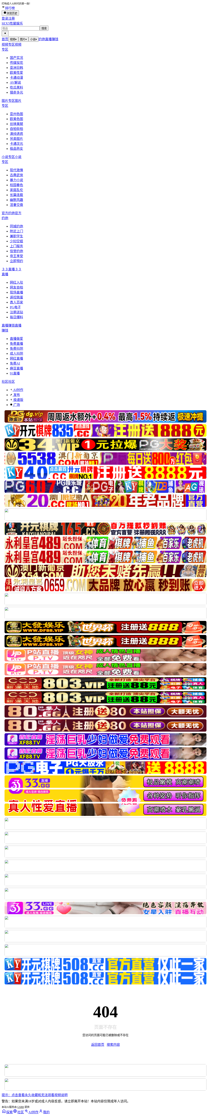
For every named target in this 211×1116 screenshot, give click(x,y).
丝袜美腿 (16, 124)
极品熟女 (16, 148)
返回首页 (97, 1044)
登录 (5, 18)
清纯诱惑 (16, 133)
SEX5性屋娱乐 (12, 23)
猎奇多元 (16, 92)
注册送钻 (16, 312)
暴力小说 (16, 180)
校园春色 (16, 185)
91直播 (15, 373)
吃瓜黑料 (16, 87)
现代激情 (16, 170)
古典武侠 (16, 175)
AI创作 (18, 390)
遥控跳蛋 (16, 297)
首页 (5, 39)
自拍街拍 (16, 129)
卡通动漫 (16, 77)
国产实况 (16, 57)
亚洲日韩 (16, 67)
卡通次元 (16, 143)
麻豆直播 (16, 368)
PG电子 (15, 307)
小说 (33, 39)
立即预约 (16, 261)
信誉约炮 (16, 251)
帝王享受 (16, 256)
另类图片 (16, 138)
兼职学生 (16, 236)
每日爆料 (16, 317)
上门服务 (16, 246)
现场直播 (16, 292)
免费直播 (16, 343)
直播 (48, 39)
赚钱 (55, 39)
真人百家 (16, 302)
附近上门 (16, 231)
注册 (11, 18)
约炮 (42, 39)
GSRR (20, 1107)
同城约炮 (16, 226)
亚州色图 (16, 114)
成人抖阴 (16, 353)
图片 (23, 39)
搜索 (44, 28)
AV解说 (15, 82)
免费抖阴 (16, 348)
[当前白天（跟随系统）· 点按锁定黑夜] (5, 33)
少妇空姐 (16, 241)
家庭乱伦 (16, 190)
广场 (16, 404)
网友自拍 (16, 287)
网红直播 (16, 358)
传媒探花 (16, 62)
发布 (16, 395)
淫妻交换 (16, 205)
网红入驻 (16, 282)
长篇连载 (16, 195)
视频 (13, 39)
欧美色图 (16, 119)
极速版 (18, 400)
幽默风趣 (16, 200)
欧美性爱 (16, 72)
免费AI (15, 363)
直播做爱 (16, 338)
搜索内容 (113, 1044)
